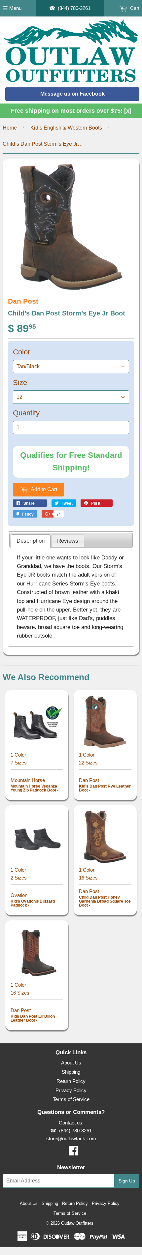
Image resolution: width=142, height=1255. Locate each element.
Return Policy (71, 1081)
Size (20, 382)
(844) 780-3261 (74, 8)
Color (21, 352)
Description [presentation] (31, 541)
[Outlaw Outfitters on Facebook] (73, 1152)
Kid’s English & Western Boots (66, 128)
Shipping (71, 1072)
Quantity (26, 413)
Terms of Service (71, 1099)
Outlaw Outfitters (77, 1223)
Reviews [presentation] (67, 541)
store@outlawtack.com (71, 1138)
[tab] (31, 541)
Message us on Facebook (72, 94)
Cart (134, 8)
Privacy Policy (71, 1090)
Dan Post (23, 301)
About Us (71, 1062)
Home (10, 128)
